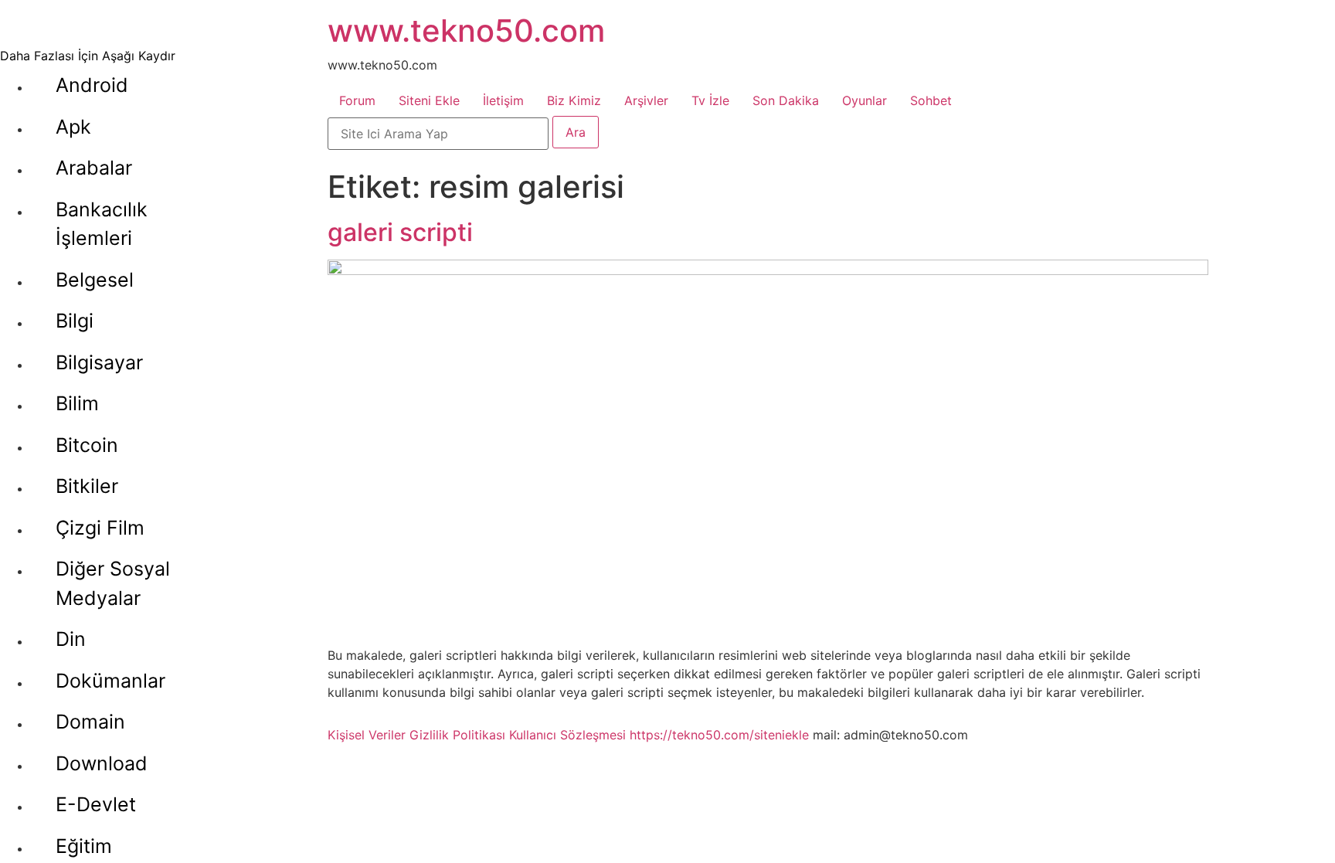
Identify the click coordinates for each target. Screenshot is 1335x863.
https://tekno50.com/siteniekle (719, 734)
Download (102, 763)
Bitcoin (87, 445)
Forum (357, 100)
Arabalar (94, 167)
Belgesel (95, 279)
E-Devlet (96, 804)
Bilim (77, 403)
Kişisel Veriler (367, 734)
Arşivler (646, 100)
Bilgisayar (99, 362)
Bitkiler (87, 486)
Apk (73, 126)
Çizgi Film (100, 527)
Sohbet (931, 100)
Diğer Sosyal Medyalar (113, 583)
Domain (90, 721)
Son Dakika (785, 100)
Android (92, 85)
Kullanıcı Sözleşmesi (567, 734)
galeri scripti (400, 232)
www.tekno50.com (466, 30)
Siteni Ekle (429, 100)
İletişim (503, 100)
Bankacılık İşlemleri (102, 224)
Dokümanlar (110, 680)
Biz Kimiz (574, 100)
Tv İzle (710, 100)
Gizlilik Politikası (457, 734)
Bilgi (74, 320)
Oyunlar (864, 100)
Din (71, 639)
